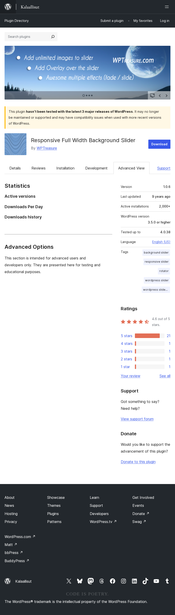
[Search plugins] (52, 36)
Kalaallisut (23, 581)
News (9, 505)
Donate (140, 513)
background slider (156, 252)
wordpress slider (157, 280)
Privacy (11, 521)
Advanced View (131, 168)
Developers (99, 513)
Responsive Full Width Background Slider (83, 140)
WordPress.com (20, 536)
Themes (54, 505)
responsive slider (157, 261)
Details (15, 168)
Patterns (54, 521)
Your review (130, 376)
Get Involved (143, 497)
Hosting (11, 513)
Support (163, 168)
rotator (164, 271)
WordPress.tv (103, 521)
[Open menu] (167, 7)
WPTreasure (47, 148)
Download (159, 144)
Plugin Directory (17, 21)
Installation (65, 168)
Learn (94, 497)
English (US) (161, 242)
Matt (11, 544)
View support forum (137, 419)
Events (138, 505)
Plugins (53, 513)
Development (96, 168)
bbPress (14, 552)
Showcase (56, 497)
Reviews (38, 168)
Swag (139, 521)
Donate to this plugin (138, 461)
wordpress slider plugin (156, 289)
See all (165, 376)
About (10, 497)
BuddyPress (17, 561)
